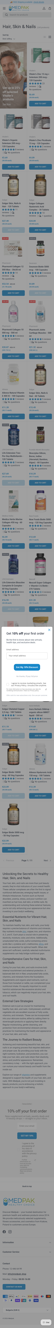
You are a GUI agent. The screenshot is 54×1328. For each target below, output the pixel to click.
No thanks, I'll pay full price (27, 676)
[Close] (49, 630)
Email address (12, 649)
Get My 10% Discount (27, 667)
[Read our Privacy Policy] (46, 689)
